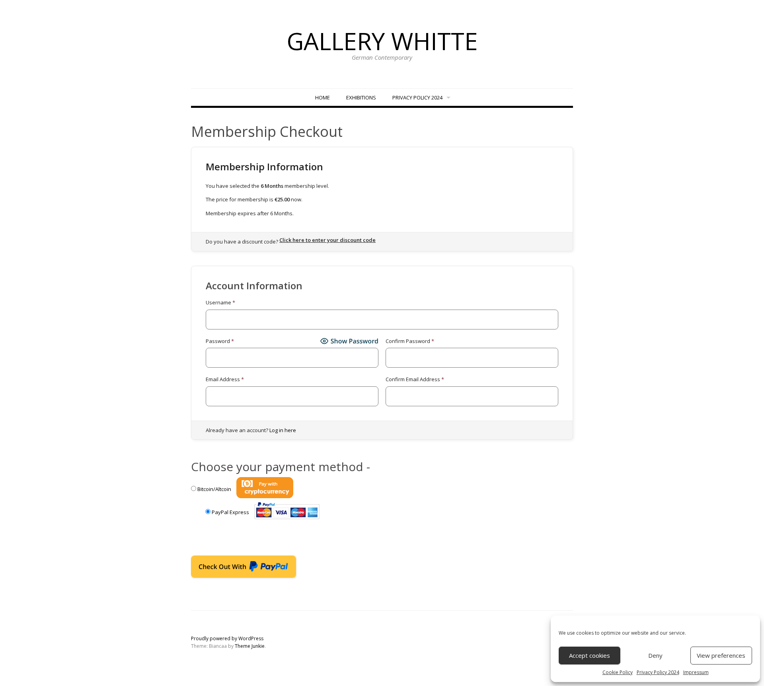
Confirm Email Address (415, 379)
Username (220, 302)
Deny (655, 655)
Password (220, 341)
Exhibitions (361, 97)
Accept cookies (589, 655)
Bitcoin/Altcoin (214, 489)
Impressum (696, 672)
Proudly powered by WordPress (227, 638)
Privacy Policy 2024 (658, 672)
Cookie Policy (617, 672)
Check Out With (231, 569)
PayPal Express (230, 512)
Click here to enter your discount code (327, 240)
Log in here (282, 430)
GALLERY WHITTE (382, 41)
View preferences (721, 655)
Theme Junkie (250, 646)
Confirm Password (410, 341)
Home (322, 97)
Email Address (225, 379)
